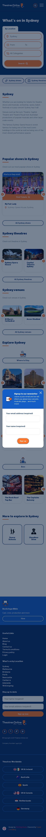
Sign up (23, 441)
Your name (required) (15, 426)
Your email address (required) (19, 414)
